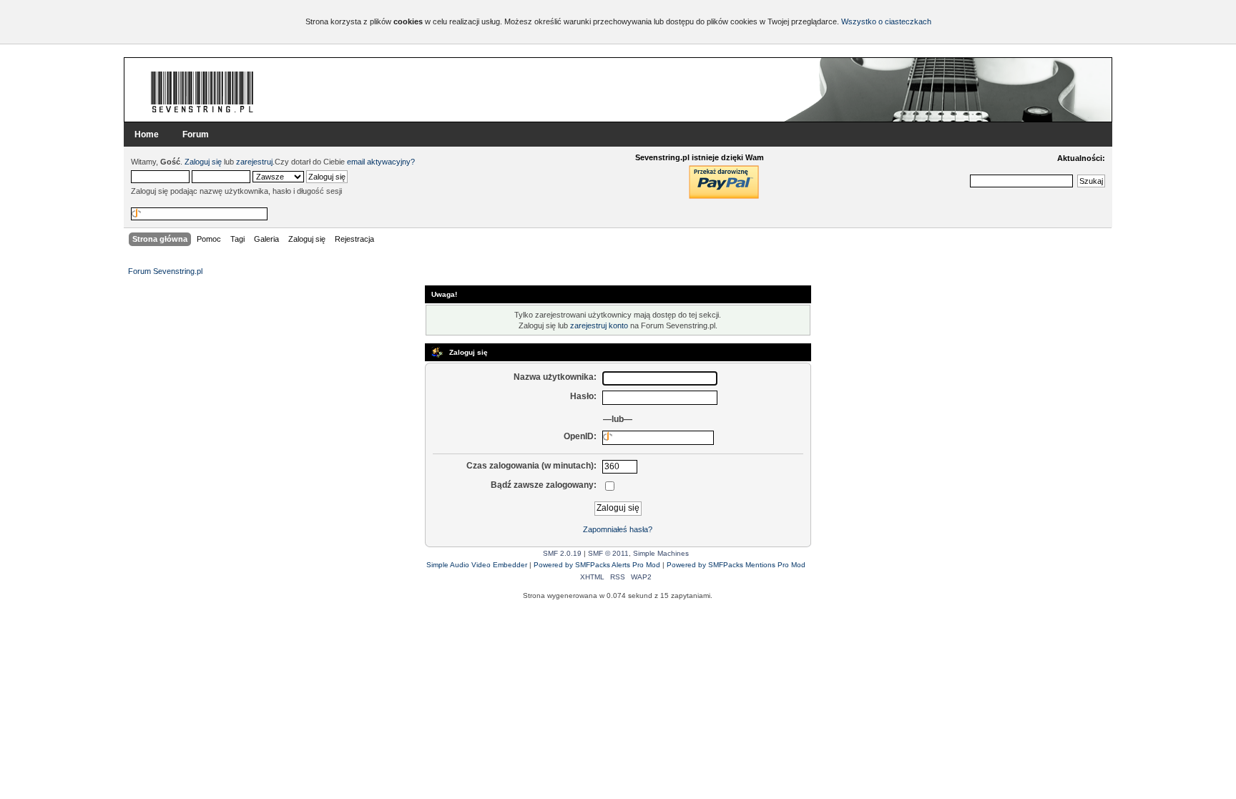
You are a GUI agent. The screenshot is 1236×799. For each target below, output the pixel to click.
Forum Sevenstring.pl (202, 92)
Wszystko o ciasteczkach (886, 21)
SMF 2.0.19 (562, 553)
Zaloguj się (203, 161)
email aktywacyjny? (381, 161)
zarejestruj (254, 161)
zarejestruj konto (599, 325)
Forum (195, 134)
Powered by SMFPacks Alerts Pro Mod (597, 565)
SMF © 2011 (608, 553)
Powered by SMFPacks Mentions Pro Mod (736, 565)
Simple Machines (661, 553)
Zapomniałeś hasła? (617, 529)
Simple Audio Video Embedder (476, 565)
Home (146, 134)
